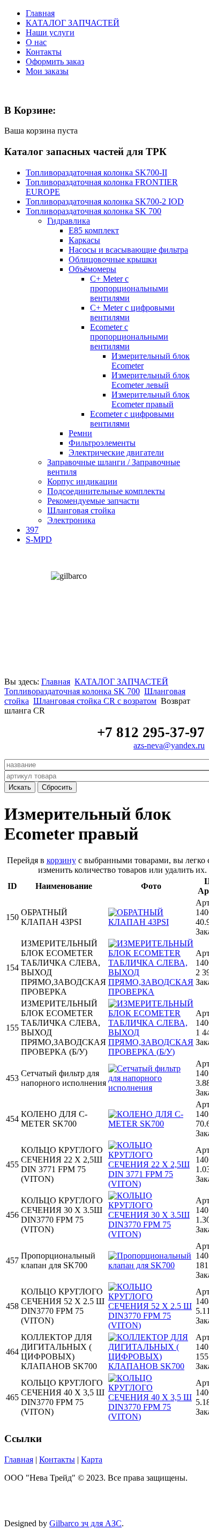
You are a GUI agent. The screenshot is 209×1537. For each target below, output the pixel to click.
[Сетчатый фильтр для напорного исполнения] (150, 1087)
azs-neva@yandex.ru (169, 745)
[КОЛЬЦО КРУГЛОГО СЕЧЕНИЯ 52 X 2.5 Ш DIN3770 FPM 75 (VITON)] (150, 1325)
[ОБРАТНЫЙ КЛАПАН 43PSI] (150, 921)
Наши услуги (50, 32)
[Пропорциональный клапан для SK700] (150, 1265)
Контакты (44, 51)
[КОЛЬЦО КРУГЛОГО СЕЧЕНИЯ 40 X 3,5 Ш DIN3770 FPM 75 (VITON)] (150, 1416)
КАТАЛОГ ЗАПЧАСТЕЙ (73, 22)
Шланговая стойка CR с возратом (94, 700)
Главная (40, 13)
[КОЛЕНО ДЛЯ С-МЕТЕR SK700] (150, 1123)
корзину (61, 860)
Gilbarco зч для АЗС (85, 1523)
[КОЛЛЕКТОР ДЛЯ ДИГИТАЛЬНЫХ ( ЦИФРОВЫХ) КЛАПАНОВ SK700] (150, 1366)
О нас (36, 42)
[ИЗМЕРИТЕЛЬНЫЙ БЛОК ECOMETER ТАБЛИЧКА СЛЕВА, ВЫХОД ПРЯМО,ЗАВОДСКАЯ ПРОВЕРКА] (150, 991)
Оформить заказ (55, 61)
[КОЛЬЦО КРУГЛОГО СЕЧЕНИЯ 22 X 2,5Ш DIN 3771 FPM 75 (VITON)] (150, 1183)
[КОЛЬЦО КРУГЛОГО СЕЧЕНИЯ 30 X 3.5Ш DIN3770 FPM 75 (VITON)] (150, 1234)
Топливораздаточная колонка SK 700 (72, 691)
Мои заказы (47, 71)
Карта (91, 1459)
